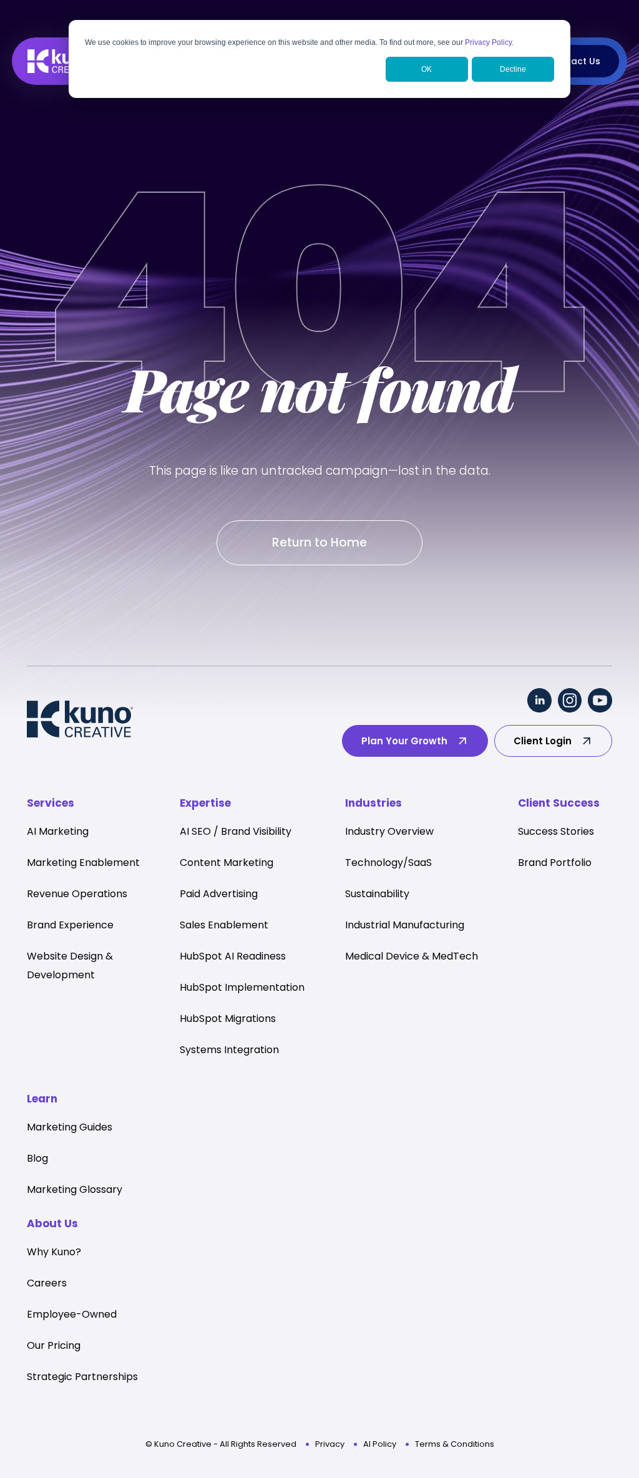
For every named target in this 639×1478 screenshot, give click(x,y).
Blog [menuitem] (37, 1158)
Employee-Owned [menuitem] (72, 1314)
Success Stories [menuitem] (556, 831)
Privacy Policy (488, 42)
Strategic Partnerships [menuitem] (82, 1376)
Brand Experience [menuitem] (70, 925)
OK (426, 69)
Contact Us (574, 61)
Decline (513, 69)
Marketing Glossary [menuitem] (74, 1189)
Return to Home (319, 542)
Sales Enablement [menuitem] (224, 925)
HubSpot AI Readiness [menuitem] (233, 956)
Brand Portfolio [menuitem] (555, 862)
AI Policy (379, 1444)
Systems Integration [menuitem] (229, 1050)
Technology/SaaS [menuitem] (388, 862)
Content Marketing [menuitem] (226, 862)
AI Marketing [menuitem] (58, 831)
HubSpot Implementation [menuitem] (242, 987)
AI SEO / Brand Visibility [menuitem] (235, 831)
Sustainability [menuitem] (377, 894)
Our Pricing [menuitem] (53, 1345)
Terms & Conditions (454, 1444)
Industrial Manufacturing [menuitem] (404, 925)
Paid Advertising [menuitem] (219, 894)
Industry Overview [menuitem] (389, 831)
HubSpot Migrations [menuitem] (228, 1018)
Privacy (329, 1444)
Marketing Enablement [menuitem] (83, 862)
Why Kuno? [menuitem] (54, 1252)
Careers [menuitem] (47, 1283)
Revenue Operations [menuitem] (77, 894)
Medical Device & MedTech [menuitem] (411, 956)
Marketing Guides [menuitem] (69, 1127)
